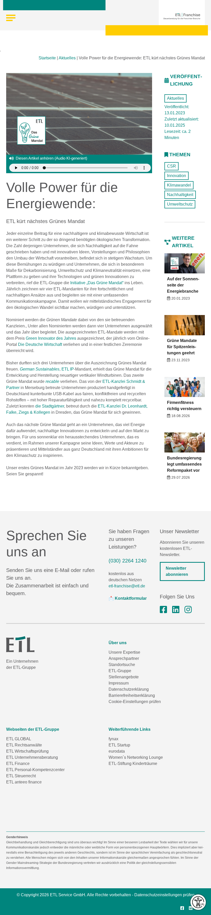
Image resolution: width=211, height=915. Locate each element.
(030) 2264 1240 (127, 560)
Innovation (176, 175)
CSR (171, 166)
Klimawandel (179, 185)
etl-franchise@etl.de (127, 586)
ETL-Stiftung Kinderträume (133, 763)
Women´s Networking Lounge (136, 757)
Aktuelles (67, 58)
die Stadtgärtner (49, 406)
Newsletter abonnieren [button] (177, 571)
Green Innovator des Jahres (51, 338)
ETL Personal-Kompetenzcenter (35, 770)
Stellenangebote (124, 677)
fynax (113, 739)
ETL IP (67, 369)
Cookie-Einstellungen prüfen (135, 701)
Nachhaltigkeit (180, 194)
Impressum (119, 683)
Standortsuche (122, 664)
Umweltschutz (180, 204)
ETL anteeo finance (24, 782)
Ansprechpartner (124, 658)
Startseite (47, 58)
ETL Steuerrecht (21, 776)
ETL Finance (18, 763)
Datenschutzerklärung (129, 689)
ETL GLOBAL (18, 739)
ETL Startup (119, 745)
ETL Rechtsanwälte (24, 745)
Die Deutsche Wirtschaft (40, 344)
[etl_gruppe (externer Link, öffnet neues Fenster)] (188, 610)
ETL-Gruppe (120, 671)
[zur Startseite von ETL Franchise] (181, 16)
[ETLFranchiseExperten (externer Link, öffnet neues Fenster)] (163, 610)
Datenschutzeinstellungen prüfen (164, 895)
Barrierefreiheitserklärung (132, 695)
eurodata (117, 751)
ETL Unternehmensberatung (32, 757)
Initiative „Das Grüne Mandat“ (97, 283)
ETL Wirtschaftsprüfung (27, 751)
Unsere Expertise (124, 652)
